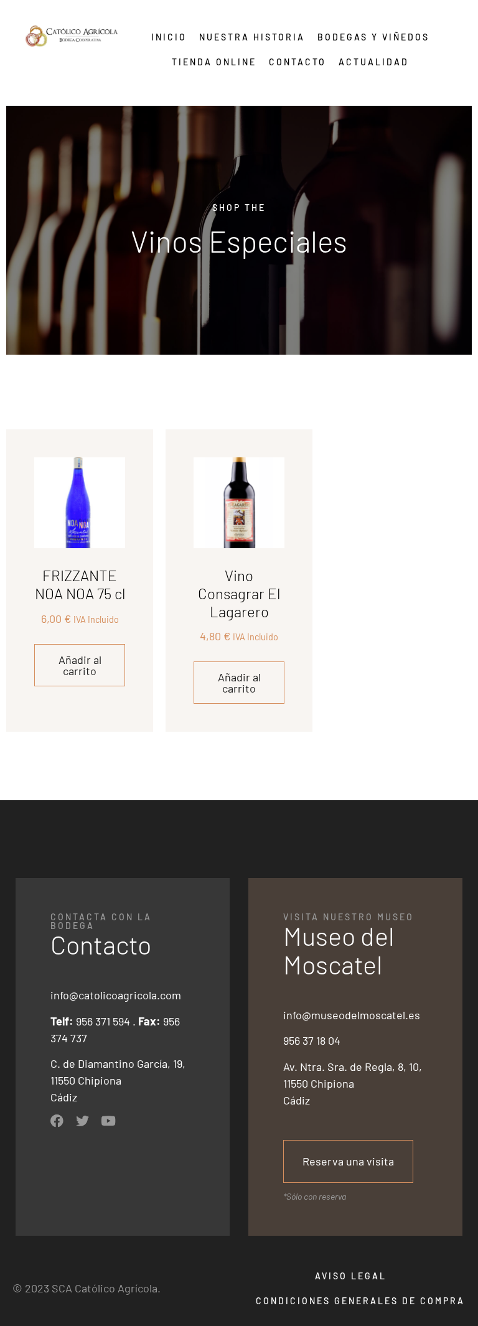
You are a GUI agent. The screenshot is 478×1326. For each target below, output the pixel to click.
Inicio (169, 37)
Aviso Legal (351, 1276)
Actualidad (374, 62)
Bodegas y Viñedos (373, 37)
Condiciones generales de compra (360, 1301)
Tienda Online (214, 62)
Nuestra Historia (252, 37)
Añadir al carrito (80, 665)
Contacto (297, 62)
